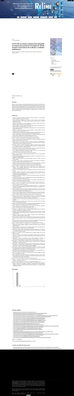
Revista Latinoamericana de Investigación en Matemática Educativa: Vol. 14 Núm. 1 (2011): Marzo (46, 348)
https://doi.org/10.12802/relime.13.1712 (17, 95)
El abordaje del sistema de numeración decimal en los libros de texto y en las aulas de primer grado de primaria (30, 313)
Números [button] (29, 17)
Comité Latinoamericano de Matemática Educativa (19, 381)
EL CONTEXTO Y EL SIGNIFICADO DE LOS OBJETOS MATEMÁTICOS (47, 315)
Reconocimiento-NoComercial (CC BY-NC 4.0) (18, 393)
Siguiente (20, 339)
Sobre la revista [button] (23, 17)
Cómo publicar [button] (35, 17)
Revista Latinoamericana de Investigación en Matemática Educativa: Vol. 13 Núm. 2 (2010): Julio (28, 332)
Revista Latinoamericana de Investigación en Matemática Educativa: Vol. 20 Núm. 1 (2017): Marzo (28, 324)
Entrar (72, 0)
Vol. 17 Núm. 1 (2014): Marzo (16, 40)
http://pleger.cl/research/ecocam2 (18, 157)
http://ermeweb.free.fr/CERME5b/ (31, 245)
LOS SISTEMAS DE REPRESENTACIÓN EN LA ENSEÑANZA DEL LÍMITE (35, 320)
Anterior (13, 339)
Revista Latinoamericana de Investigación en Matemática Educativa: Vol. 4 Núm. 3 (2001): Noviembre (28, 321)
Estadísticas (51, 17)
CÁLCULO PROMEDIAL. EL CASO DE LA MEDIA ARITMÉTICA (30, 336)
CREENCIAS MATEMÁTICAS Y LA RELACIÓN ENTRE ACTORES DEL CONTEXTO (29, 328)
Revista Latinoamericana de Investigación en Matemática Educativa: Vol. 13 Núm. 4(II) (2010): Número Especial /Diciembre (32, 316)
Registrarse (69, 0)
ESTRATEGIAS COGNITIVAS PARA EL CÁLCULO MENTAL (22, 348)
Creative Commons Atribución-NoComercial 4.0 (55, 71)
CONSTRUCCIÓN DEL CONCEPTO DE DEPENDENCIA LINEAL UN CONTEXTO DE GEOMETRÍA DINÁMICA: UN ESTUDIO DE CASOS (33, 331)
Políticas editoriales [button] (44, 17)
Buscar (55, 17)
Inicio (18, 17)
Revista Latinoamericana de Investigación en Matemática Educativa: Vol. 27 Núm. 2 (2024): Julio (28, 314)
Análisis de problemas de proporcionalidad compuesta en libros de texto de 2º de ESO (26, 323)
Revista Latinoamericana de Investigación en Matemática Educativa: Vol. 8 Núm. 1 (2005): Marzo (28, 329)
